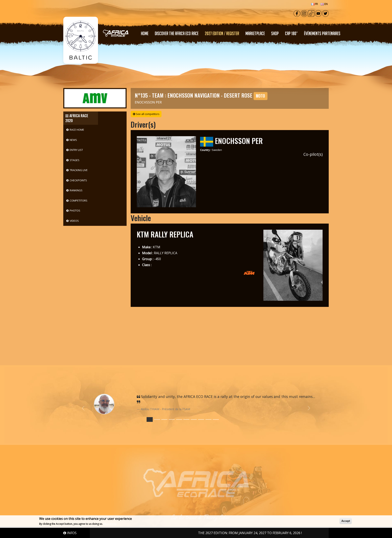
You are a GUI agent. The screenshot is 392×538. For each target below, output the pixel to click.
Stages (74, 160)
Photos (75, 210)
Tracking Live (79, 170)
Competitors (78, 200)
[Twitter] (325, 13)
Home (144, 33)
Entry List (76, 150)
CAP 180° (291, 33)
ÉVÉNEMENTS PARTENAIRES (322, 33)
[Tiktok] (311, 13)
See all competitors (147, 114)
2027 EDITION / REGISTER (222, 33)
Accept (345, 520)
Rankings (76, 190)
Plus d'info (110, 524)
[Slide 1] (157, 419)
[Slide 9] (216, 419)
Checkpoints (78, 180)
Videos (74, 221)
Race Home (77, 129)
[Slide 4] (179, 419)
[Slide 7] (201, 419)
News (73, 140)
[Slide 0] (150, 419)
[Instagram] (304, 13)
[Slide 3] (172, 419)
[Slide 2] (164, 419)
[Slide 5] (186, 419)
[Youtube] (318, 13)
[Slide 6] (194, 419)
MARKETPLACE (255, 33)
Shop (275, 33)
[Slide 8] (208, 419)
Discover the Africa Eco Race (176, 33)
